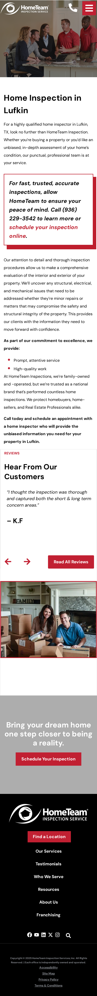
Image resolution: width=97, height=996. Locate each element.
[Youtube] (36, 934)
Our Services (49, 851)
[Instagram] (57, 934)
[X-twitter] (50, 934)
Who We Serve (48, 876)
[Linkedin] (43, 934)
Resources (48, 889)
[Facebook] (29, 934)
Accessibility (48, 968)
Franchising (48, 915)
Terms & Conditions (48, 986)
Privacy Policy (48, 980)
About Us (48, 902)
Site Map (48, 974)
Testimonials (48, 864)
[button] (8, 561)
